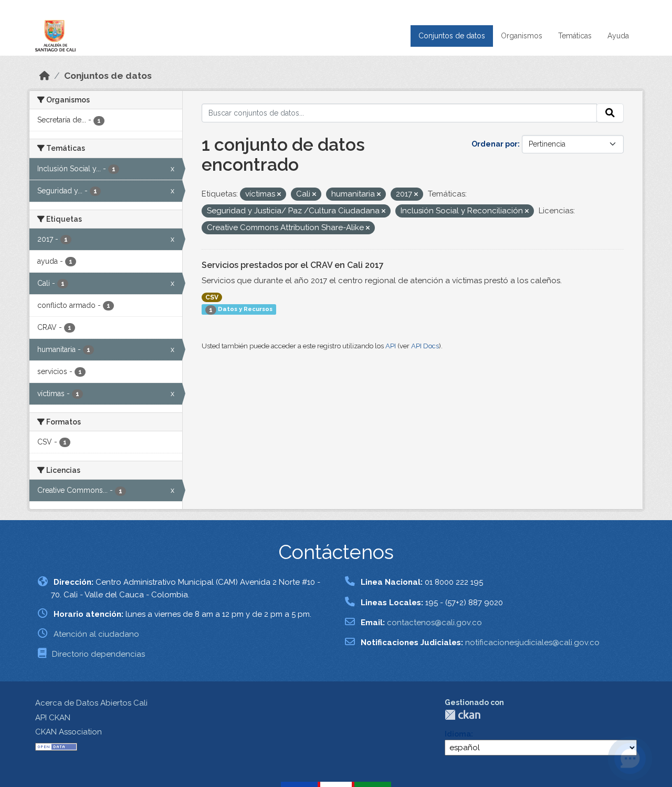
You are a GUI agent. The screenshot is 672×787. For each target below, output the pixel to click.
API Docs (425, 346)
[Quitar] (279, 194)
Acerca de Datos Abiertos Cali (91, 703)
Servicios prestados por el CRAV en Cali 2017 (293, 265)
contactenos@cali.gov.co (434, 622)
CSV (211, 297)
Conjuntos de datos (451, 36)
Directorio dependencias (98, 654)
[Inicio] (44, 75)
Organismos (521, 36)
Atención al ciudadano (96, 634)
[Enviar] (610, 112)
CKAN (462, 714)
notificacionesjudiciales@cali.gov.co (532, 642)
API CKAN (52, 717)
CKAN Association (68, 732)
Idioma (458, 734)
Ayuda (618, 36)
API (390, 346)
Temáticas (575, 36)
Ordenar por (494, 144)
